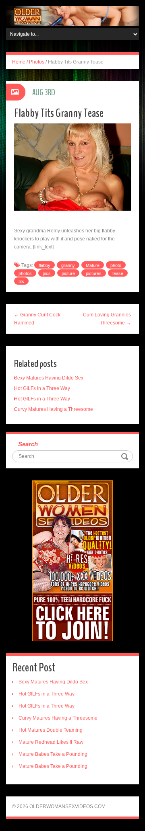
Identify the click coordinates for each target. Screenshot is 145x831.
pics (47, 273)
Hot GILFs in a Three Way (42, 388)
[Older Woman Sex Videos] (72, 15)
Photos (36, 62)
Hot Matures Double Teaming (51, 730)
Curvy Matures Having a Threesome (53, 409)
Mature (92, 265)
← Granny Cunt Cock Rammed (37, 319)
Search (28, 444)
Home (18, 62)
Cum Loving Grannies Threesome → (107, 319)
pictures (94, 273)
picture (68, 273)
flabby (44, 265)
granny (68, 265)
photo (115, 265)
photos (25, 273)
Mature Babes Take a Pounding (53, 754)
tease (117, 273)
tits (21, 281)
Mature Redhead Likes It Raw (51, 742)
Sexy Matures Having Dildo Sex (48, 378)
